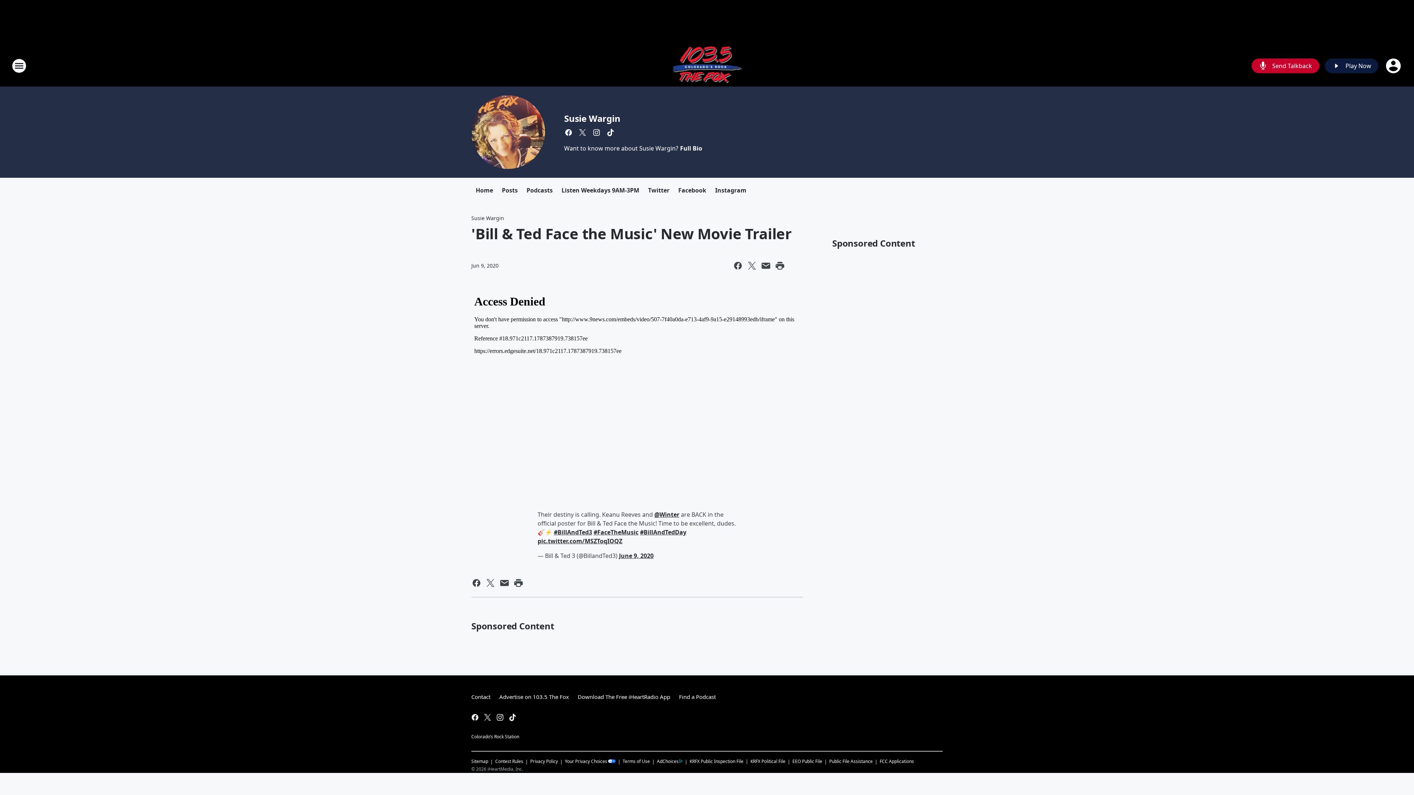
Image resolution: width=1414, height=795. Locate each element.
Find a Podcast (697, 696)
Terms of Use (636, 761)
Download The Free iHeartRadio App (624, 696)
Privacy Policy (544, 761)
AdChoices (668, 761)
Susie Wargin (592, 118)
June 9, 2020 (636, 556)
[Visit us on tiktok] (610, 132)
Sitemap (479, 761)
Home (484, 190)
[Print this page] (780, 266)
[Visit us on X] (582, 132)
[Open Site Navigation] (19, 66)
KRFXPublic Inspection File (716, 761)
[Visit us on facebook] (568, 132)
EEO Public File (807, 761)
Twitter (658, 190)
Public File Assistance (851, 761)
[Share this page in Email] (766, 266)
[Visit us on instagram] (596, 132)
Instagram (730, 190)
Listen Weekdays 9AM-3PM (600, 190)
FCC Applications (897, 761)
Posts (510, 190)
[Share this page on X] (752, 266)
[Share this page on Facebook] (738, 266)
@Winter (666, 514)
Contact (480, 696)
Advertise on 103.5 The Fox (534, 696)
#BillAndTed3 (573, 532)
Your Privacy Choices (586, 761)
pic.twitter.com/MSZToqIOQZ (580, 541)
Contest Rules (509, 761)
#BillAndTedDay (663, 532)
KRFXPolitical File (767, 761)
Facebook (692, 190)
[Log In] (1394, 66)
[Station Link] (707, 65)
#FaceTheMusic (616, 532)
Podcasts (540, 190)
